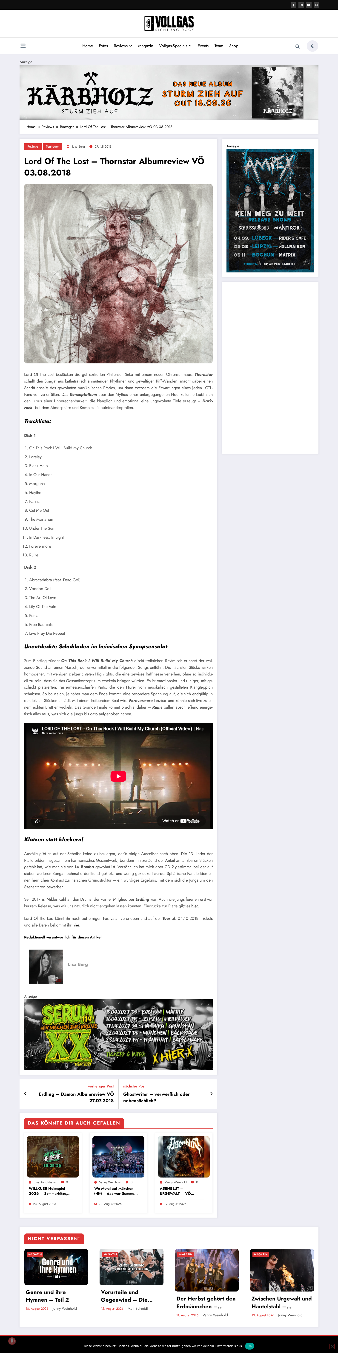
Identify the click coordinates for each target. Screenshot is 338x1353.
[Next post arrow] (211, 1094)
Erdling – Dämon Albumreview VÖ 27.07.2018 (76, 1097)
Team (219, 46)
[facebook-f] (293, 5)
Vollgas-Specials (173, 46)
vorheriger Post (101, 1086)
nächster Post (134, 1086)
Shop (233, 46)
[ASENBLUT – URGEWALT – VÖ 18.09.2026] (184, 1156)
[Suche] (297, 47)
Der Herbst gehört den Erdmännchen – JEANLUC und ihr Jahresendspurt (206, 1302)
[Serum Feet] (118, 1034)
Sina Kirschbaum (45, 1182)
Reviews (121, 46)
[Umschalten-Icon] (23, 46)
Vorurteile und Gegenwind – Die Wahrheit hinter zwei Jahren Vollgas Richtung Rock (128, 1296)
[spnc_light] (312, 46)
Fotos (103, 46)
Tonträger (52, 146)
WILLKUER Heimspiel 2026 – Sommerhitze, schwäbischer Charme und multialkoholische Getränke (48, 1191)
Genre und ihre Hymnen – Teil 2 (47, 1296)
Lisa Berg (78, 146)
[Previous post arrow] (25, 1094)
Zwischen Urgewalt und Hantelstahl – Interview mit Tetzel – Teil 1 (282, 1302)
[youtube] (309, 5)
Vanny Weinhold (110, 1182)
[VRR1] (169, 92)
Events (203, 46)
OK (249, 1346)
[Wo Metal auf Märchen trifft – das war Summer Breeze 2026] (118, 1156)
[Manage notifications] (12, 1341)
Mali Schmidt (138, 1308)
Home (87, 46)
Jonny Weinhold (64, 1308)
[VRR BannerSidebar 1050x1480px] (270, 210)
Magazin (145, 46)
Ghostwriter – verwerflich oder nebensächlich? (156, 1097)
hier (194, 906)
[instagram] (301, 5)
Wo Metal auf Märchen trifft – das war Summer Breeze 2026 (115, 1191)
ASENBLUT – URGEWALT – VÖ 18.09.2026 (175, 1191)
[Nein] (332, 1346)
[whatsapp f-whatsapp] (316, 5)
